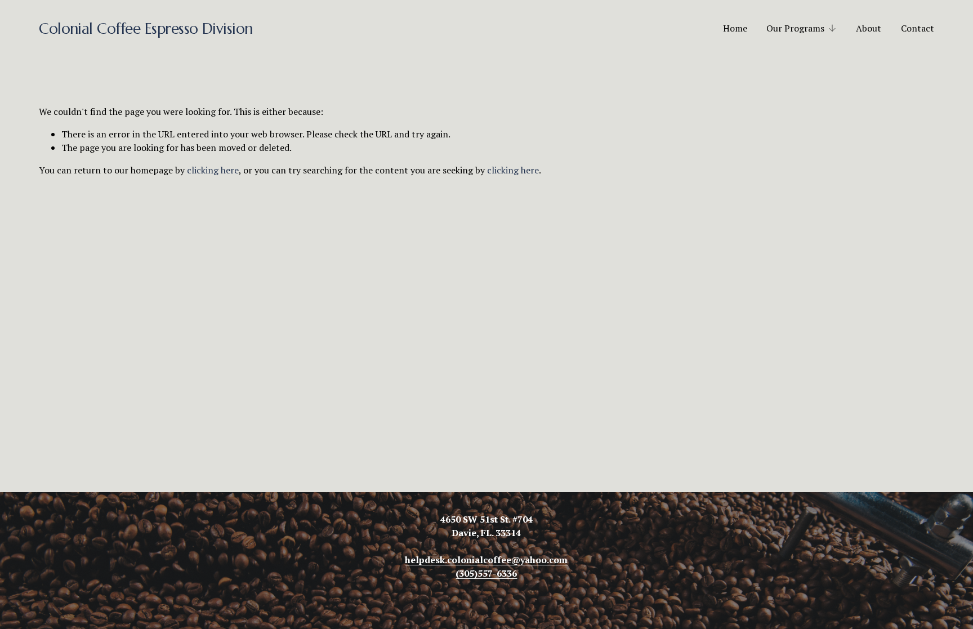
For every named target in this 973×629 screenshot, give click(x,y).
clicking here (213, 170)
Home (735, 28)
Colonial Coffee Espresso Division (146, 28)
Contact (917, 28)
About (868, 28)
